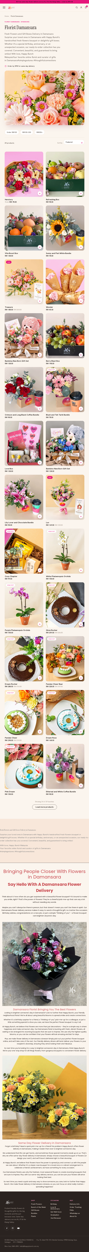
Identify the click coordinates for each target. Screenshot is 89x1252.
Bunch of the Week (38, 1207)
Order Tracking (75, 1207)
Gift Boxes (35, 1210)
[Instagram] (12, 1228)
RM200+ (40, 132)
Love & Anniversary (55, 1208)
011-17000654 (18, 1242)
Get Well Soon (56, 1212)
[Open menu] (4, 7)
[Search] (76, 7)
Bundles (34, 1213)
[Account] (81, 7)
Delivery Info (75, 1204)
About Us (73, 1216)
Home (7, 16)
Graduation (55, 1215)
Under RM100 (12, 132)
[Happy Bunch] (11, 7)
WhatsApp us (75, 1213)
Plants (33, 1216)
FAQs (72, 1210)
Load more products (45, 807)
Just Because (56, 1218)
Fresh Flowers (36, 1204)
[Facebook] (7, 1228)
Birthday (54, 1204)
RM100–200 (26, 132)
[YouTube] (18, 1228)
